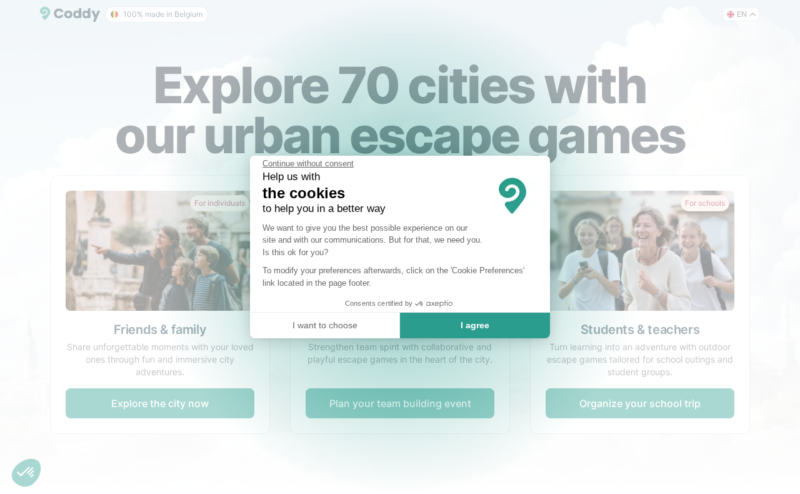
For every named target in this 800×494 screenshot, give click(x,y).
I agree (475, 325)
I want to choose (325, 325)
